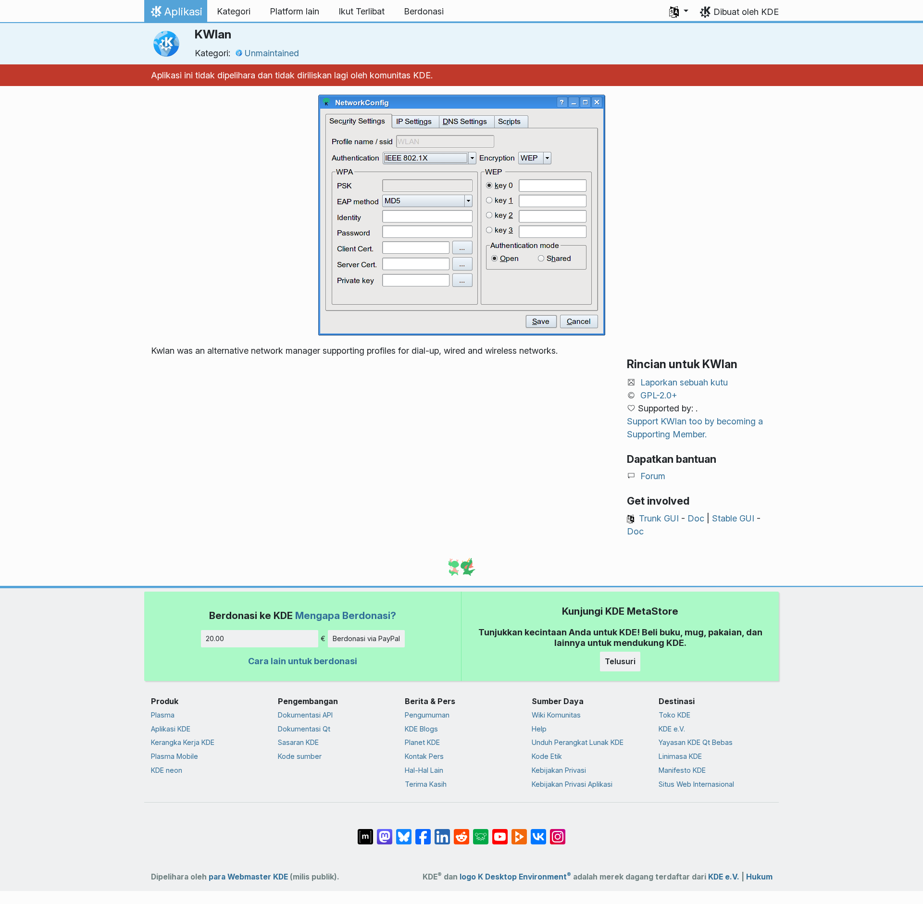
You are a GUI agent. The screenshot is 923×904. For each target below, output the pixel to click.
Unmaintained (272, 53)
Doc (695, 518)
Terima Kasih (426, 784)
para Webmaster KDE (248, 876)
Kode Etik (547, 756)
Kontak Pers (424, 756)
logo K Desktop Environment (515, 876)
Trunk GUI (659, 518)
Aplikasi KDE (170, 729)
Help (539, 729)
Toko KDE (674, 715)
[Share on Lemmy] (480, 832)
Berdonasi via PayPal (366, 638)
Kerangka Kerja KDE (182, 742)
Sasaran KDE (298, 742)
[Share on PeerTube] (519, 832)
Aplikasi (175, 14)
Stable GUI (733, 518)
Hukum (759, 876)
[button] (679, 11)
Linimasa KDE (680, 756)
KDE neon (166, 770)
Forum (652, 476)
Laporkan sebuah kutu (684, 382)
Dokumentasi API (305, 715)
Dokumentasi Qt (304, 729)
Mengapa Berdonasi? (345, 615)
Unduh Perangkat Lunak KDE (578, 742)
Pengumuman (427, 715)
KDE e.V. (672, 729)
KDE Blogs (421, 729)
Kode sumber (300, 756)
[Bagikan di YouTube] (500, 832)
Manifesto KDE (682, 770)
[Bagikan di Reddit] (461, 832)
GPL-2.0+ (658, 395)
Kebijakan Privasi (559, 770)
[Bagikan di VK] (538, 832)
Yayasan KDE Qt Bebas (696, 742)
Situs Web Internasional (696, 784)
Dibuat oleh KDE (746, 12)
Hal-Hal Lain (424, 770)
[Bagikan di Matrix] (365, 832)
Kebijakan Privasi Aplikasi (572, 784)
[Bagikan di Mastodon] (384, 832)
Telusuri (620, 661)
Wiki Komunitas (556, 715)
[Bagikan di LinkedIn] (442, 832)
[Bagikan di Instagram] (557, 832)
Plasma (163, 715)
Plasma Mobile (174, 756)
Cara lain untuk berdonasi (302, 661)
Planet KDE (422, 742)
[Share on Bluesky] (404, 832)
